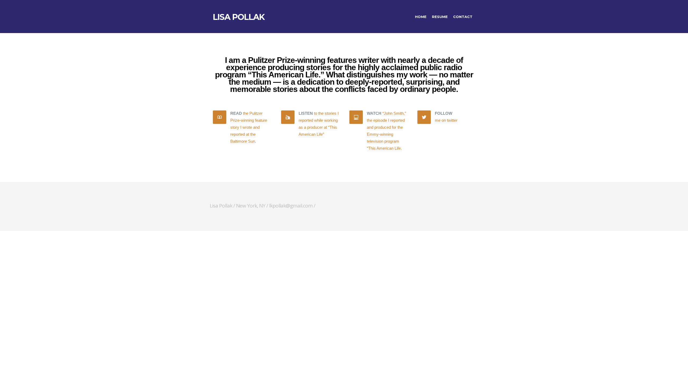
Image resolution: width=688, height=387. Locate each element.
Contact (462, 17)
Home (421, 17)
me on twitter (446, 120)
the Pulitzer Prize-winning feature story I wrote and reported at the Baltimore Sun (248, 127)
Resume (440, 17)
